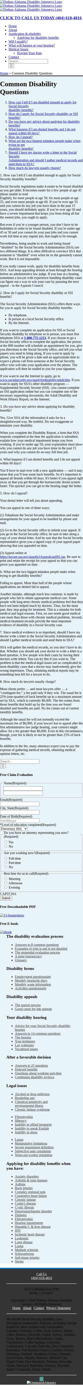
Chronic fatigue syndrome (32, 1109)
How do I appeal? (21, 137)
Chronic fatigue (25, 1199)
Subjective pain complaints (33, 1151)
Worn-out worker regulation (33, 1155)
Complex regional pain (30, 1192)
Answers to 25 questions (31, 1065)
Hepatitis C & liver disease (33, 1226)
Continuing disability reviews (34, 1077)
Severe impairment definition (34, 1147)
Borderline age (25, 1098)
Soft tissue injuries (27, 1257)
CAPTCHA (8, 894)
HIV (18, 1230)
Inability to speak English (32, 1128)
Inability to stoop (26, 1132)
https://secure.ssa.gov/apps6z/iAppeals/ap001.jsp (32, 557)
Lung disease (24, 1242)
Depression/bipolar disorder (33, 1211)
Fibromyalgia (24, 1117)
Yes (11, 842)
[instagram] (41, 1379)
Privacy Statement (58, 1308)
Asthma (20, 1184)
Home (4, 73)
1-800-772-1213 (35, 338)
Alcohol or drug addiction (32, 1094)
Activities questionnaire (30, 988)
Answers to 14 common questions (37, 1033)
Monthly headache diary (31, 980)
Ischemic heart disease (30, 1234)
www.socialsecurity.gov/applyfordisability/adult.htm (35, 380)
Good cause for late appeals (33, 1009)
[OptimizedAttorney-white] (41, 1382)
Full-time (15, 858)
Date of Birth (16, 816)
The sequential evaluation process (37, 952)
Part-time (15, 863)
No (11, 846)
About (27, 1308)
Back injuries (24, 1188)
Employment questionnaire (33, 977)
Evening (14, 887)
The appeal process (28, 1005)
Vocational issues (26, 1049)
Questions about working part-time (38, 1073)
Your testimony (25, 1041)
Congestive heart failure (31, 1196)
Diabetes (21, 1215)
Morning (14, 879)
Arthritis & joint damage (31, 1180)
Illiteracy (21, 1120)
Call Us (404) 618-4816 (41, 1276)
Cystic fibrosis (24, 1207)
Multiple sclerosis (26, 1250)
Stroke (19, 1261)
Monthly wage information (33, 984)
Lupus (19, 1139)
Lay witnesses (24, 1045)
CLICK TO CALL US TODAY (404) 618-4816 (41, 18)
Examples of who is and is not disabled (41, 948)
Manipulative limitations (31, 1143)
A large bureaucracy (28, 956)
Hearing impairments (29, 1223)
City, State (14, 808)
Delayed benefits (26, 1069)
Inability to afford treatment (33, 1124)
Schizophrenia (24, 1254)
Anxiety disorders (27, 1176)
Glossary (21, 960)
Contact (39, 1308)
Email (11, 799)
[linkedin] (42, 1379)
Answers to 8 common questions (37, 945)
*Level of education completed (28, 825)
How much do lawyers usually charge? (35, 168)
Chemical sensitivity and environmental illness (31, 1103)
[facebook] (40, 1379)
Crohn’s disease (25, 1203)
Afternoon (15, 883)
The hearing (23, 1037)
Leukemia (21, 1238)
